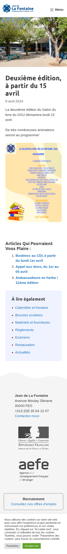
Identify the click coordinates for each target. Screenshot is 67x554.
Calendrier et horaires (31, 307)
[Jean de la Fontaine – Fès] (18, 8)
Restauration (25, 345)
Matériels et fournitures (32, 322)
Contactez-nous (27, 416)
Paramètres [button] (13, 546)
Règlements (24, 330)
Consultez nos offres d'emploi (33, 504)
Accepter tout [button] (32, 546)
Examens (22, 337)
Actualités (22, 352)
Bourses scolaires (29, 315)
